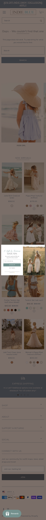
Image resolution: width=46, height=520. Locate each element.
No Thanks (12, 267)
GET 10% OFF (12, 264)
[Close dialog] (43, 246)
